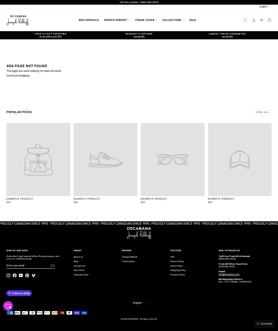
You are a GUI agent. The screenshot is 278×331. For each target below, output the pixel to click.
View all (262, 112)
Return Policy (177, 261)
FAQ (172, 257)
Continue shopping (17, 75)
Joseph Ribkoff (116, 20)
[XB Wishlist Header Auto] (261, 20)
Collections (172, 20)
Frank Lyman (145, 20)
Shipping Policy (178, 270)
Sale (193, 20)
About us (78, 257)
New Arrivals (89, 20)
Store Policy (176, 266)
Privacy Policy (177, 274)
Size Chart (79, 270)
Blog (76, 261)
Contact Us (79, 266)
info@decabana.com (229, 274)
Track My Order (81, 274)
